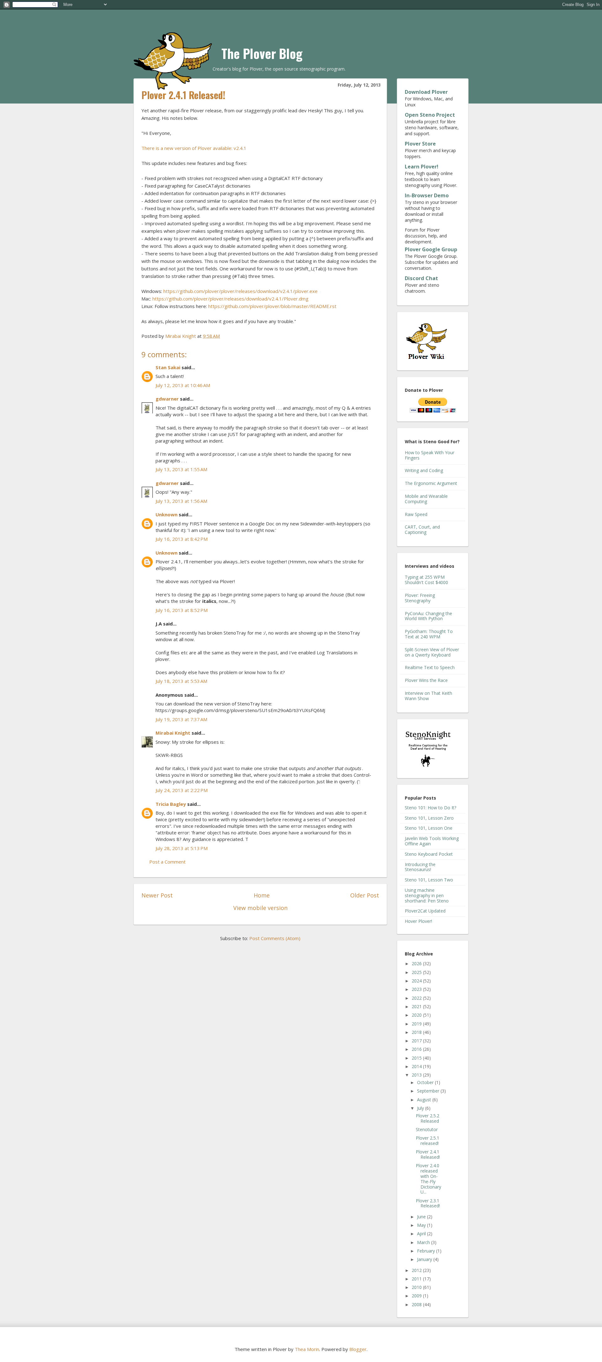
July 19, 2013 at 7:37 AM (181, 719)
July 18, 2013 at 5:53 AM (181, 681)
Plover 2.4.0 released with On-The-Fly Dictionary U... (428, 1178)
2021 (417, 1006)
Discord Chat (421, 278)
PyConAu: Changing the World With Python (428, 616)
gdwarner (167, 399)
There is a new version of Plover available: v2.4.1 (193, 148)
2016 (417, 1049)
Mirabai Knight (173, 733)
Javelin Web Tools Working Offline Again (432, 841)
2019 (417, 1024)
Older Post (364, 895)
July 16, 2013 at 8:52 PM (182, 610)
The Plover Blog (262, 53)
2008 (417, 1304)
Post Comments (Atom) (274, 938)
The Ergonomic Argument (431, 483)
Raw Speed (416, 514)
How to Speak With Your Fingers (429, 455)
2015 (417, 1058)
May (422, 1225)
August (424, 1100)
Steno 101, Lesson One (428, 828)
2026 (417, 963)
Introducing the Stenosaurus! (420, 867)
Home (262, 895)
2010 (417, 1287)
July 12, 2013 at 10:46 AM (183, 385)
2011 (417, 1279)
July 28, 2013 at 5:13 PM (182, 848)
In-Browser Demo (427, 195)
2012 (417, 1270)
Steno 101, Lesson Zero (429, 818)
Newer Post (157, 895)
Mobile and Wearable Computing (426, 498)
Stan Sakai (168, 367)
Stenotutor (427, 1129)
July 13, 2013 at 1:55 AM (181, 469)
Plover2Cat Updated (425, 911)
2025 (417, 972)
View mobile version (260, 908)
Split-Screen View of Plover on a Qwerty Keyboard (432, 652)
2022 (417, 998)
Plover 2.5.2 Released (427, 1118)
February (426, 1251)
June (422, 1217)
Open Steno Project (430, 114)
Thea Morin (307, 1349)
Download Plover (426, 91)
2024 (417, 981)
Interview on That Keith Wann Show (428, 695)
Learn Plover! (421, 166)
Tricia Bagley (171, 804)
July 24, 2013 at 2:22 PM (182, 790)
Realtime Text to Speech (430, 667)
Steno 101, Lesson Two (429, 880)
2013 (417, 1075)
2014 (417, 1066)
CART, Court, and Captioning (422, 529)
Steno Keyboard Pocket (429, 854)
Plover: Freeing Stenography (420, 598)
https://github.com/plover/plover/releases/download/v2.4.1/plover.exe (240, 291)
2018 (417, 1032)
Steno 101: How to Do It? (430, 808)
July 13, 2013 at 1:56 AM (181, 501)
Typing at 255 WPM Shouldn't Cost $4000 (426, 579)
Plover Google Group (431, 249)
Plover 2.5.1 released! (427, 1140)
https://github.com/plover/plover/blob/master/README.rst (272, 306)
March (424, 1242)
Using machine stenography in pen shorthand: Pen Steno (427, 895)
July (421, 1108)
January (425, 1259)
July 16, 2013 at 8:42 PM (182, 539)
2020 (417, 1015)
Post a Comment (167, 862)
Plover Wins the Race (426, 680)
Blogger (358, 1349)
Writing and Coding (424, 470)
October (426, 1082)
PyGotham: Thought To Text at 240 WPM (429, 634)
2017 (417, 1041)
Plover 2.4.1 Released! (428, 1154)
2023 (417, 989)
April (422, 1234)
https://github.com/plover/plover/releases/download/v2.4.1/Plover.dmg (230, 298)
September (429, 1091)
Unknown (166, 514)
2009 (417, 1296)
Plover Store (420, 143)
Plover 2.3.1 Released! (428, 1203)
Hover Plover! (418, 921)
